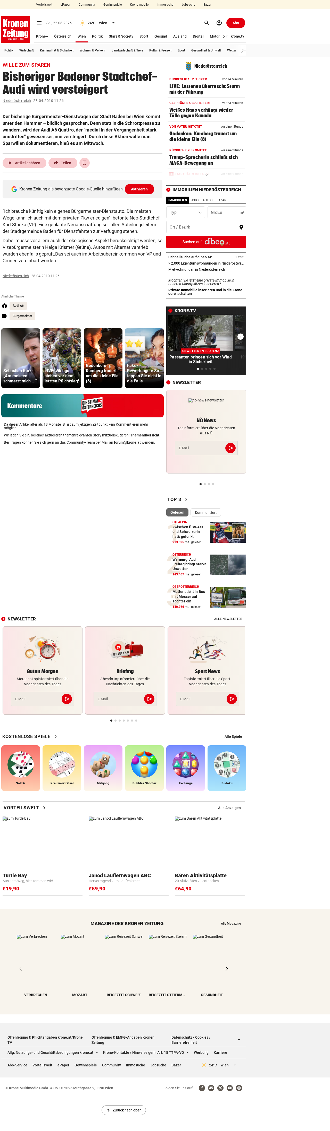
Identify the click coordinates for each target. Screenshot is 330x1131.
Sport (143, 36)
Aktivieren (139, 189)
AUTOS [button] (207, 200)
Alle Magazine (231, 923)
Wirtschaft (26, 50)
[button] (224, 36)
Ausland (180, 36)
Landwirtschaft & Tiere (127, 50)
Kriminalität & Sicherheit (56, 50)
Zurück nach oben (124, 1110)
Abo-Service (17, 1065)
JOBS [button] (195, 200)
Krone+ (42, 36)
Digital (198, 36)
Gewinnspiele (112, 4)
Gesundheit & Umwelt (206, 50)
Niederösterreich (17, 101)
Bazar (207, 4)
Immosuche (165, 4)
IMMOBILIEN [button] (177, 200)
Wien (82, 36)
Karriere (220, 1052)
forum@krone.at (127, 442)
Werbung (201, 1052)
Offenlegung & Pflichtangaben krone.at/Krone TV (45, 1040)
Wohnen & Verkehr (92, 50)
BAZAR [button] (221, 200)
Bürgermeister (22, 316)
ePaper (65, 4)
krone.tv (237, 36)
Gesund (160, 36)
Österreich (62, 36)
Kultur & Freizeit (160, 50)
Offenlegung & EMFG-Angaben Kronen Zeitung (123, 1040)
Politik (97, 36)
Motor (215, 36)
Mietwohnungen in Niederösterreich (206, 269)
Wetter (231, 50)
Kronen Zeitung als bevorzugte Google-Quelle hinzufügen (83, 189)
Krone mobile (139, 4)
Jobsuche (188, 4)
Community (87, 4)
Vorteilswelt (44, 4)
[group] (20, 358)
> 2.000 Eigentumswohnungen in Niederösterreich (206, 263)
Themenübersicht (144, 435)
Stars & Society (121, 36)
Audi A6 (18, 306)
